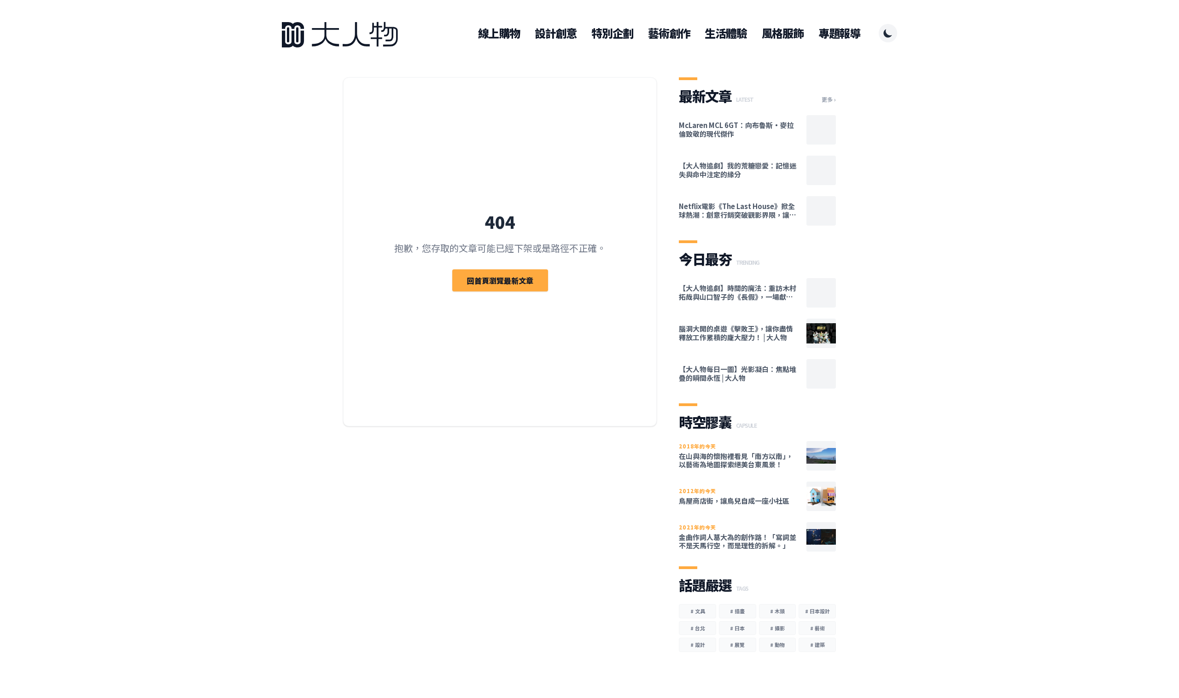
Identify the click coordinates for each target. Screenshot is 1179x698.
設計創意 (556, 33)
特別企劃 (612, 33)
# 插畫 (737, 611)
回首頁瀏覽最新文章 (500, 280)
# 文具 (697, 611)
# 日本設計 (817, 611)
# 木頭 (777, 611)
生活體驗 (726, 33)
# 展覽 (737, 644)
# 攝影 (777, 628)
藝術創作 (669, 33)
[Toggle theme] (888, 33)
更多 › (829, 99)
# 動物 (777, 644)
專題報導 (839, 33)
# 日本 (737, 628)
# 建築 (817, 644)
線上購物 (499, 33)
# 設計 (697, 644)
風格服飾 (783, 33)
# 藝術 (817, 628)
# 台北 (697, 628)
